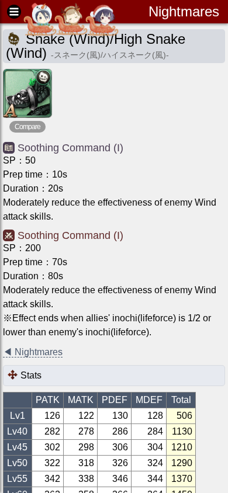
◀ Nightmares (33, 352)
